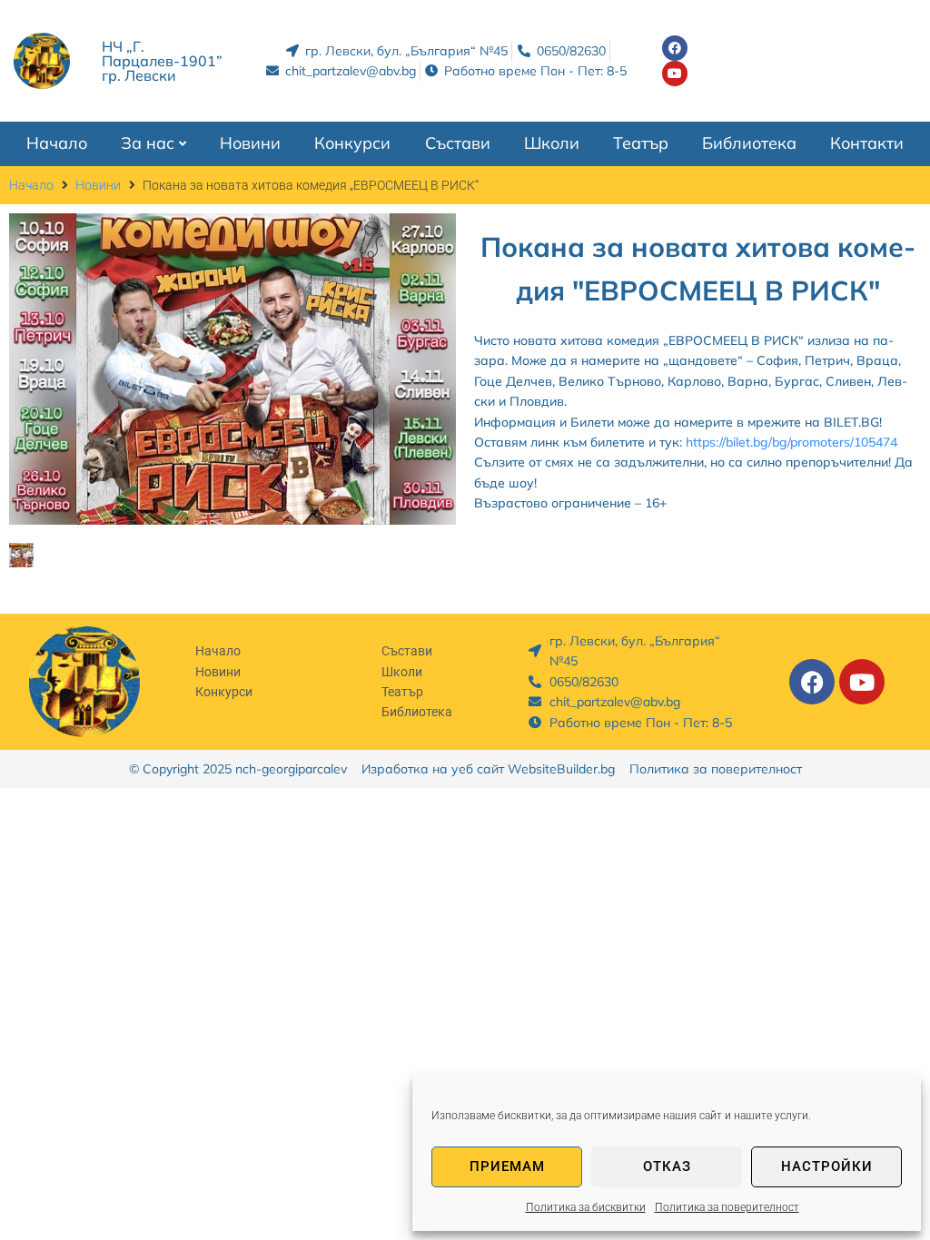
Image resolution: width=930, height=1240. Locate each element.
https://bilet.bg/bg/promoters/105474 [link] (791, 442)
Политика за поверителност (727, 1207)
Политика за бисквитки (586, 1207)
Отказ (667, 1166)
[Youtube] (675, 73)
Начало (31, 185)
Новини (98, 185)
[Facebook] (675, 48)
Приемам (507, 1166)
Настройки (827, 1166)
